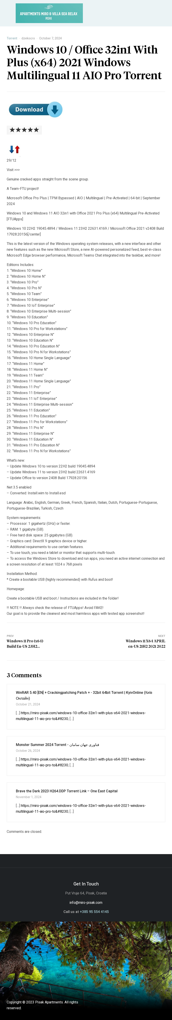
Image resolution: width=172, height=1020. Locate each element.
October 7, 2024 (50, 38)
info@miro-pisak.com (86, 902)
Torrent (12, 38)
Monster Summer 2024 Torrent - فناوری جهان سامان (57, 745)
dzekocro (28, 38)
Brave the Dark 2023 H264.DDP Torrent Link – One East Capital (67, 791)
